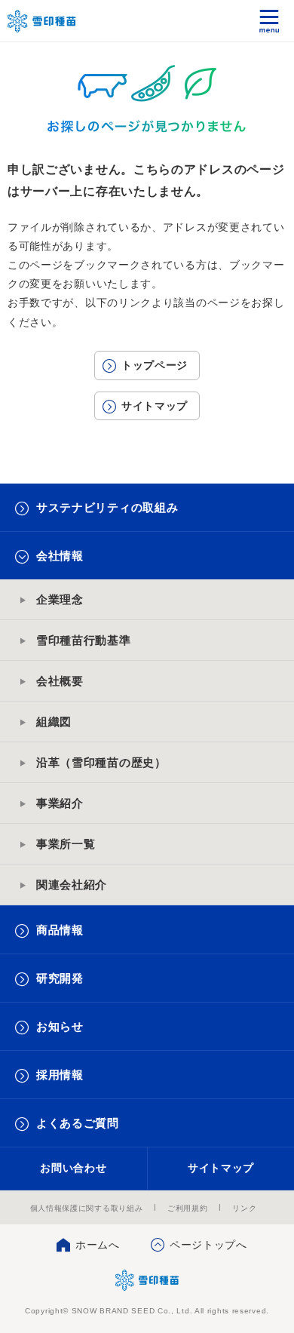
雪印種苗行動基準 (83, 640)
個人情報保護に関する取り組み (86, 1208)
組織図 (54, 721)
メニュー (269, 20)
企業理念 (60, 599)
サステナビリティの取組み (107, 507)
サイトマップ (154, 406)
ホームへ (97, 1245)
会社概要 (60, 680)
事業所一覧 (66, 843)
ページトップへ (208, 1245)
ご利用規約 (187, 1208)
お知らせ (60, 1026)
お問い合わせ (73, 1168)
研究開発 (60, 978)
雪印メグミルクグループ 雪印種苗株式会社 (42, 21)
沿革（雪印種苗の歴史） (101, 762)
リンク (244, 1208)
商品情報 (60, 929)
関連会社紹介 (71, 884)
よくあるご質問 (77, 1122)
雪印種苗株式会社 (147, 1280)
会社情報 (60, 555)
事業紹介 (60, 803)
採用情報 (60, 1074)
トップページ (154, 365)
